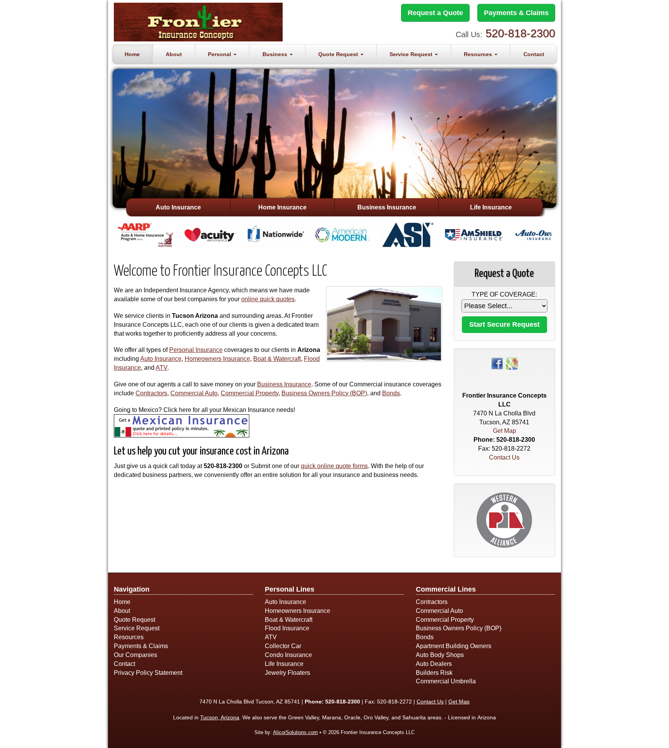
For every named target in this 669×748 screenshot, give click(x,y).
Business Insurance (386, 207)
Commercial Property (249, 393)
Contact (533, 54)
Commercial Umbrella (446, 681)
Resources (129, 637)
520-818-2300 (520, 33)
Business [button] (275, 54)
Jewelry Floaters (287, 672)
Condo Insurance (288, 655)
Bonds (391, 393)
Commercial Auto (194, 393)
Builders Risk (434, 672)
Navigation (131, 589)
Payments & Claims (516, 13)
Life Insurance (491, 207)
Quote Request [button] (339, 54)
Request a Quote (435, 13)
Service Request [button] (411, 54)
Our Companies (135, 655)
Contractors (151, 393)
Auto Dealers (434, 664)
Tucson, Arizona (219, 717)
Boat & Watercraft (277, 358)
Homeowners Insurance (217, 358)
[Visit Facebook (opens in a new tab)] (497, 363)
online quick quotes (268, 299)
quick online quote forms (334, 466)
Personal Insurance (196, 350)
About (174, 54)
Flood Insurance (287, 628)
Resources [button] (479, 54)
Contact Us (504, 457)
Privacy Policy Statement (148, 672)
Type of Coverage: (504, 294)
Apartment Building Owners (453, 646)
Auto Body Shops (440, 655)
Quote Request (134, 619)
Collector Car (283, 646)
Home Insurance (282, 207)
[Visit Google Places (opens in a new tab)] (512, 363)
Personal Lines (289, 589)
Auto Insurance (178, 207)
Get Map (504, 430)
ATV (161, 367)
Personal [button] (220, 54)
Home (132, 54)
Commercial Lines (446, 589)
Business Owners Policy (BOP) (324, 393)
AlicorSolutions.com (295, 732)
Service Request (137, 628)
